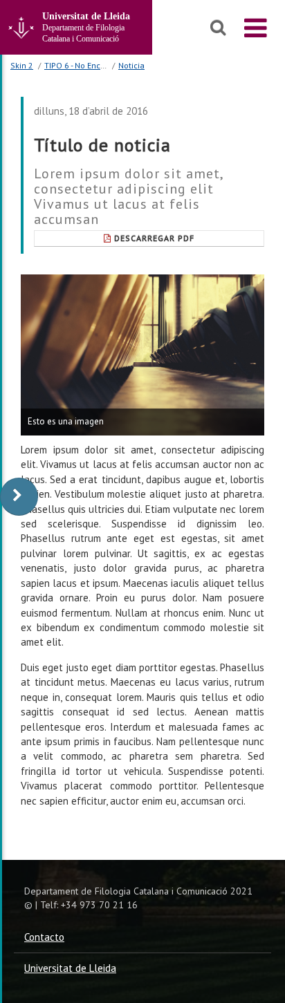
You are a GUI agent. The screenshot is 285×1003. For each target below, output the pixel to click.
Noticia (131, 65)
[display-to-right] (19, 497)
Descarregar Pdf (154, 238)
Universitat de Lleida (70, 968)
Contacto (44, 937)
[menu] (255, 27)
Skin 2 (21, 65)
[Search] (218, 27)
